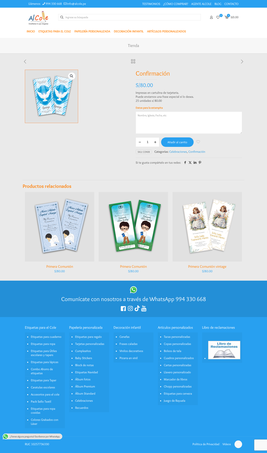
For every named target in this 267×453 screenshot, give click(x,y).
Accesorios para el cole (45, 394)
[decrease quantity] (140, 142)
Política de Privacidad (206, 444)
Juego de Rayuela (174, 400)
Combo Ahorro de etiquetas (42, 371)
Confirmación (196, 151)
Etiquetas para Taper (43, 380)
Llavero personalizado (177, 372)
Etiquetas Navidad (86, 372)
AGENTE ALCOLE (201, 4)
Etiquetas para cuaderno (46, 337)
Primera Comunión (59, 266)
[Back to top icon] (238, 444)
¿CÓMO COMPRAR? (175, 4)
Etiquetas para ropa (43, 344)
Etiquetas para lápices (44, 362)
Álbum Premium (85, 386)
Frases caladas (128, 344)
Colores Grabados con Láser (44, 422)
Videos (227, 444)
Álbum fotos (82, 379)
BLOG (218, 4)
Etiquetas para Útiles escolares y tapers (44, 353)
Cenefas (125, 337)
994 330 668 (54, 3)
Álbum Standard (85, 393)
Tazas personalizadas (177, 337)
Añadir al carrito (177, 142)
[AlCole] (38, 17)
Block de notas (84, 365)
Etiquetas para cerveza (178, 393)
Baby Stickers (83, 358)
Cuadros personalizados (179, 358)
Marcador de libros (175, 379)
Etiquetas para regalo (88, 337)
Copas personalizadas (177, 344)
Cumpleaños (83, 351)
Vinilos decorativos (131, 351)
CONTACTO (231, 4)
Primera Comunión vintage (207, 266)
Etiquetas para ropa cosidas (43, 410)
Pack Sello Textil (41, 401)
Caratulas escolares (43, 387)
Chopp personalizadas (178, 386)
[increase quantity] (155, 142)
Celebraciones (178, 151)
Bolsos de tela (172, 351)
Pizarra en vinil (129, 358)
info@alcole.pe (76, 3)
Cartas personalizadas (177, 365)
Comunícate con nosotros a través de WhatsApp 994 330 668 (133, 298)
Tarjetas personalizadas (89, 344)
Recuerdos (81, 408)
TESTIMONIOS (151, 4)
